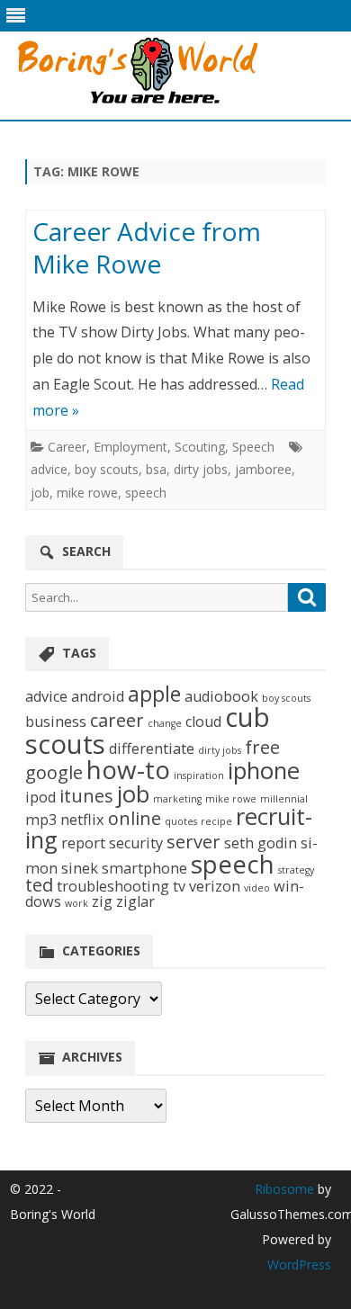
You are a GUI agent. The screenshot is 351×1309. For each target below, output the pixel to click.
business (55, 721)
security (136, 843)
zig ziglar (123, 901)
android (97, 696)
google (54, 772)
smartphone (144, 868)
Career (67, 446)
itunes (86, 796)
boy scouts (107, 469)
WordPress (299, 1264)
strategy (296, 870)
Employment (130, 446)
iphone (264, 770)
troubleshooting (113, 886)
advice (49, 469)
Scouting (200, 446)
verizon (214, 886)
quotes (181, 821)
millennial (284, 799)
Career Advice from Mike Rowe (146, 247)
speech (145, 492)
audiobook (221, 696)
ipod (40, 797)
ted (39, 885)
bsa (156, 469)
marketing (177, 799)
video (257, 888)
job (40, 492)
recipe (216, 821)
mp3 (41, 819)
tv (179, 886)
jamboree (263, 469)
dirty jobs (201, 469)
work (76, 903)
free (262, 747)
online (134, 818)
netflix (82, 819)
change (165, 723)
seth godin (260, 843)
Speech (253, 446)
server (193, 841)
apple (154, 693)
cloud (203, 721)
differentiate (151, 748)
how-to (128, 769)
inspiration (199, 775)
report (83, 843)
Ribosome (284, 1188)
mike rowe (87, 492)
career (117, 720)
